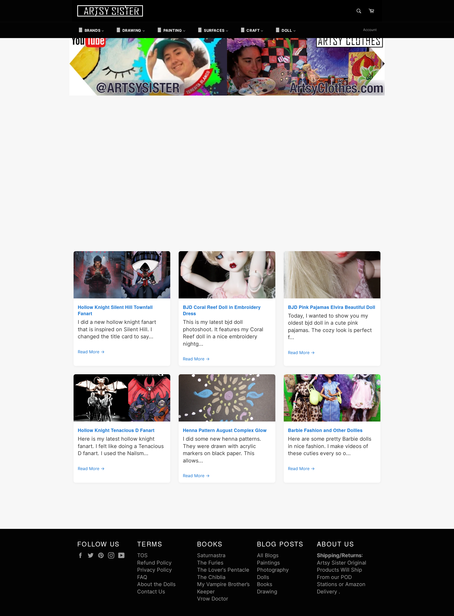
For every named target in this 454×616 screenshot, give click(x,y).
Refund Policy (154, 563)
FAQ (142, 577)
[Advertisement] (227, 136)
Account (370, 30)
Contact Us (151, 591)
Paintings (268, 563)
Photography (273, 570)
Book (263, 584)
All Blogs (267, 555)
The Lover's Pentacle (223, 570)
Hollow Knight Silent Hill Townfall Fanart (115, 310)
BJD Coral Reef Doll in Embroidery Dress (222, 310)
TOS (142, 555)
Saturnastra (211, 555)
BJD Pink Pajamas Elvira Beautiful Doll (331, 307)
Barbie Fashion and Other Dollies (325, 430)
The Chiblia (211, 577)
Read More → (91, 351)
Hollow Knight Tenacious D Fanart (116, 430)
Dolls (263, 577)
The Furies (210, 563)
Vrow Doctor (212, 599)
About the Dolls (156, 584)
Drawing (267, 591)
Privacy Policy (154, 570)
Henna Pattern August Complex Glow (225, 430)
